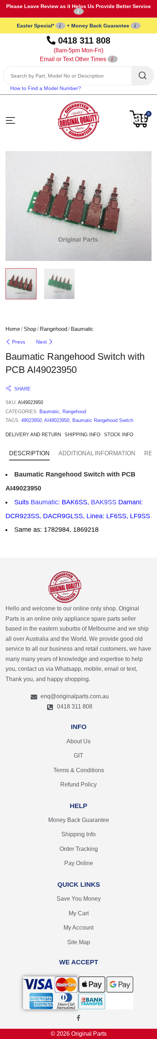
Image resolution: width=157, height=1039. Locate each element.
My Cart (79, 913)
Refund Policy (78, 784)
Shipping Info (78, 834)
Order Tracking (79, 849)
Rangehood (53, 329)
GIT (78, 755)
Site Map (78, 942)
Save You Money (79, 899)
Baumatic (82, 329)
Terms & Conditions (78, 770)
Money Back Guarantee (78, 820)
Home (12, 329)
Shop (30, 329)
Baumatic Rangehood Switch (102, 420)
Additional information (96, 453)
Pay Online (78, 863)
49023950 (31, 420)
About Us (78, 741)
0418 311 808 (75, 48)
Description (29, 453)
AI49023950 (56, 420)
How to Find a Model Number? (45, 88)
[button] (141, 118)
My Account (78, 927)
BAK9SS (103, 502)
